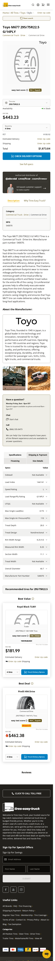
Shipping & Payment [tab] (38, 455)
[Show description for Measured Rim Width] (46, 547)
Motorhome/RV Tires (24, 938)
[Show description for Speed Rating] (46, 489)
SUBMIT (26, 878)
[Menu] (48, 5)
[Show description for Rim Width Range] (46, 539)
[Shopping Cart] (43, 5)
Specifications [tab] (15, 455)
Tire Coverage (40, 915)
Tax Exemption (14, 924)
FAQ (15, 906)
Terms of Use (8, 919)
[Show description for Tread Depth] (46, 525)
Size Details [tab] (38, 461)
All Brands (7, 906)
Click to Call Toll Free (28, 793)
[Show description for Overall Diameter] (46, 568)
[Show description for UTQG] (46, 503)
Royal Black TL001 (26, 606)
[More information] (33, 599)
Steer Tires (24, 934)
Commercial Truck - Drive (14, 35)
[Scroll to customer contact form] (45, 188)
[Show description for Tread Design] (46, 532)
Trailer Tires (8, 938)
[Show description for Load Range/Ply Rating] (46, 496)
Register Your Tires (11, 915)
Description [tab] (14, 200)
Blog (5, 924)
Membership (27, 915)
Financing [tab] (15, 461)
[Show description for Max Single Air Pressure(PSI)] (46, 518)
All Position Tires (10, 934)
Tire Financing (25, 906)
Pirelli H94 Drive (26, 691)
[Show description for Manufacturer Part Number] (46, 575)
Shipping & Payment (12, 910)
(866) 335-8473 (15, 429)
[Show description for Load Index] (46, 482)
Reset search (28, 18)
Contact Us (21, 919)
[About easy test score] (27, 90)
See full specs (26, 164)
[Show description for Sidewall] (46, 474)
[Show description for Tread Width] (46, 561)
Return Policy (28, 910)
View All (38, 938)
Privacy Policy (33, 919)
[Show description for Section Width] (46, 554)
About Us (45, 919)
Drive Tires (35, 934)
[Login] (38, 5)
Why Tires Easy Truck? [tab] (35, 200)
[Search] (33, 5)
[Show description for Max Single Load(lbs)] (46, 511)
